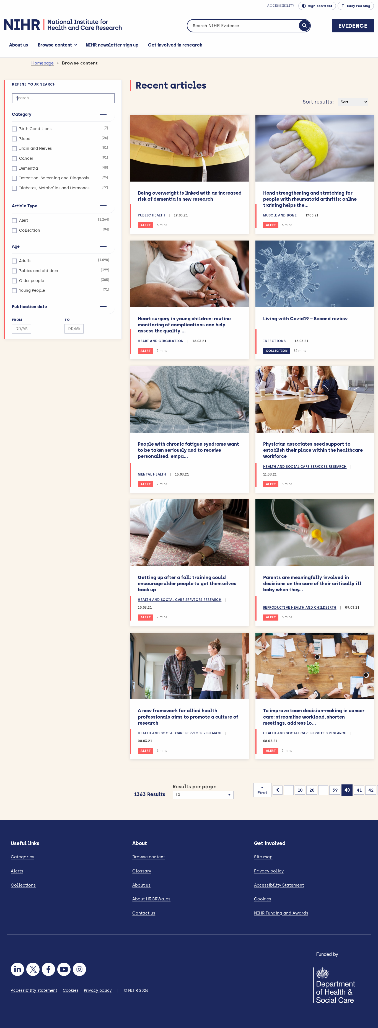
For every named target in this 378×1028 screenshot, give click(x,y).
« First (262, 790)
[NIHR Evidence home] (63, 24)
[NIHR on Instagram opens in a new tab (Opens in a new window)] (79, 969)
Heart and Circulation (161, 341)
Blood (63, 138)
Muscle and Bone (280, 215)
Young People (64, 290)
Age (16, 246)
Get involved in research (175, 45)
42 (371, 790)
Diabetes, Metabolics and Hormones (63, 187)
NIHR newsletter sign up (112, 45)
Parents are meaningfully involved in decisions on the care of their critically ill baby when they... (312, 583)
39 (335, 790)
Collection (64, 230)
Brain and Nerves (63, 148)
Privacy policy (269, 871)
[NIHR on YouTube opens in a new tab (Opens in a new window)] (64, 969)
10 (300, 790)
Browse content (55, 45)
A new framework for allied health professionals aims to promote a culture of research (188, 716)
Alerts (17, 871)
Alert (64, 220)
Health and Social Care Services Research (305, 467)
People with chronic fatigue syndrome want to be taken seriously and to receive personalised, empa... (188, 450)
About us (18, 45)
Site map (263, 856)
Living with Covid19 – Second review (305, 318)
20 (312, 790)
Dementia (63, 168)
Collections (23, 885)
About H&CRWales (151, 899)
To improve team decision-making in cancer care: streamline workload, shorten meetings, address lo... (314, 716)
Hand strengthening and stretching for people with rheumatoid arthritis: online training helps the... (310, 199)
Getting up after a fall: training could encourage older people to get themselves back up (187, 583)
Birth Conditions (63, 128)
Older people (64, 280)
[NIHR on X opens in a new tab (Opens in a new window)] (33, 969)
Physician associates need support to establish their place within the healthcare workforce (313, 450)
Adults (64, 260)
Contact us (143, 913)
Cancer (63, 158)
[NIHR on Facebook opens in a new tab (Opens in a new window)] (48, 969)
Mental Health (152, 474)
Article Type (24, 205)
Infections (274, 341)
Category (21, 114)
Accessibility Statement (279, 885)
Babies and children (64, 270)
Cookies (262, 899)
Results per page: (194, 787)
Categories (22, 856)
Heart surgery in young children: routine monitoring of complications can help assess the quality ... (184, 325)
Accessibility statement (34, 990)
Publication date (29, 306)
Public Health (151, 215)
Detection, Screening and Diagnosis (63, 177)
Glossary (141, 871)
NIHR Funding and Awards (281, 913)
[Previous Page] (278, 790)
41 (359, 790)
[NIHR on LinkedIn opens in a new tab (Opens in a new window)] (17, 969)
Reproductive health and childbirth (299, 607)
